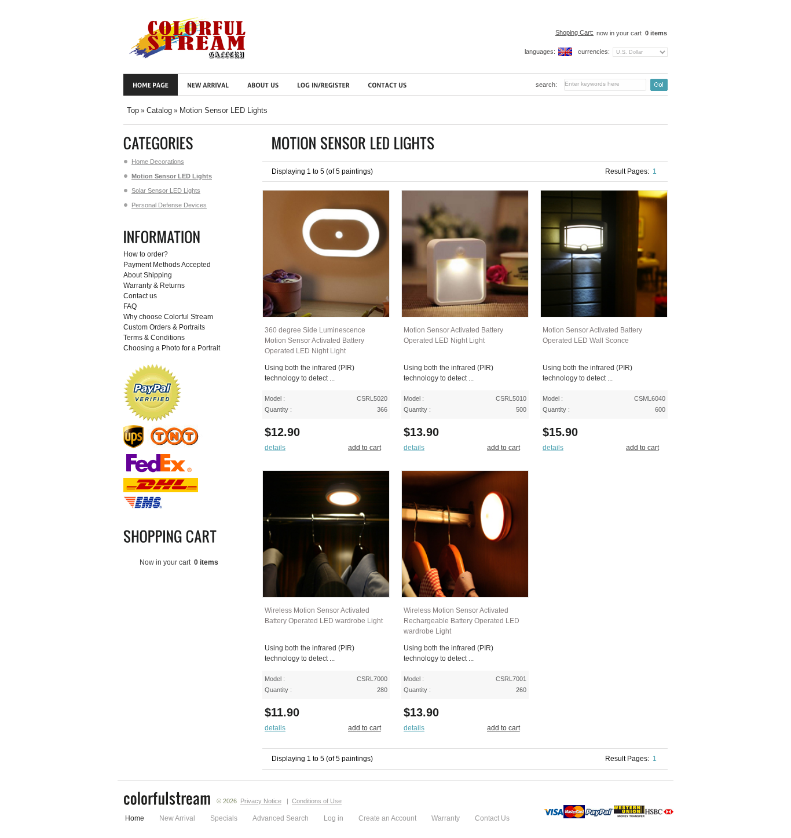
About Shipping (147, 275)
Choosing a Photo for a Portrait (171, 348)
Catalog (159, 110)
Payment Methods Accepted (167, 265)
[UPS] (133, 446)
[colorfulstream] (167, 799)
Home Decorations (157, 161)
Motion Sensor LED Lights (224, 110)
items (656, 33)
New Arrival (177, 818)
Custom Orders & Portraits (164, 327)
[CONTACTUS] (387, 85)
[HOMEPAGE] (150, 85)
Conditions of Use (317, 800)
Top (133, 110)
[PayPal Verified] (152, 419)
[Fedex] (159, 473)
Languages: (540, 51)
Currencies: (594, 51)
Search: (546, 84)
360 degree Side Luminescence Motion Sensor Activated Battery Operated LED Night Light (315, 340)
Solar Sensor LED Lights (165, 190)
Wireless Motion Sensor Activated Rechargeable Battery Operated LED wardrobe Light (461, 620)
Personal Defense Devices (169, 205)
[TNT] (175, 446)
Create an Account (387, 818)
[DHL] (160, 490)
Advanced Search (280, 818)
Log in (333, 818)
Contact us (140, 296)
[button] (278, 447)
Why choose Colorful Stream (168, 317)
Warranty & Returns (154, 285)
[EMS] (143, 507)
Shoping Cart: (574, 32)
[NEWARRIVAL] (208, 85)
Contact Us (492, 818)
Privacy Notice (260, 800)
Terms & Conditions (154, 338)
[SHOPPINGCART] (172, 536)
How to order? (145, 254)
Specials (223, 818)
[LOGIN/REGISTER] (323, 85)
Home (134, 818)
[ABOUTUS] (263, 85)
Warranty (445, 818)
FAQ (130, 306)
